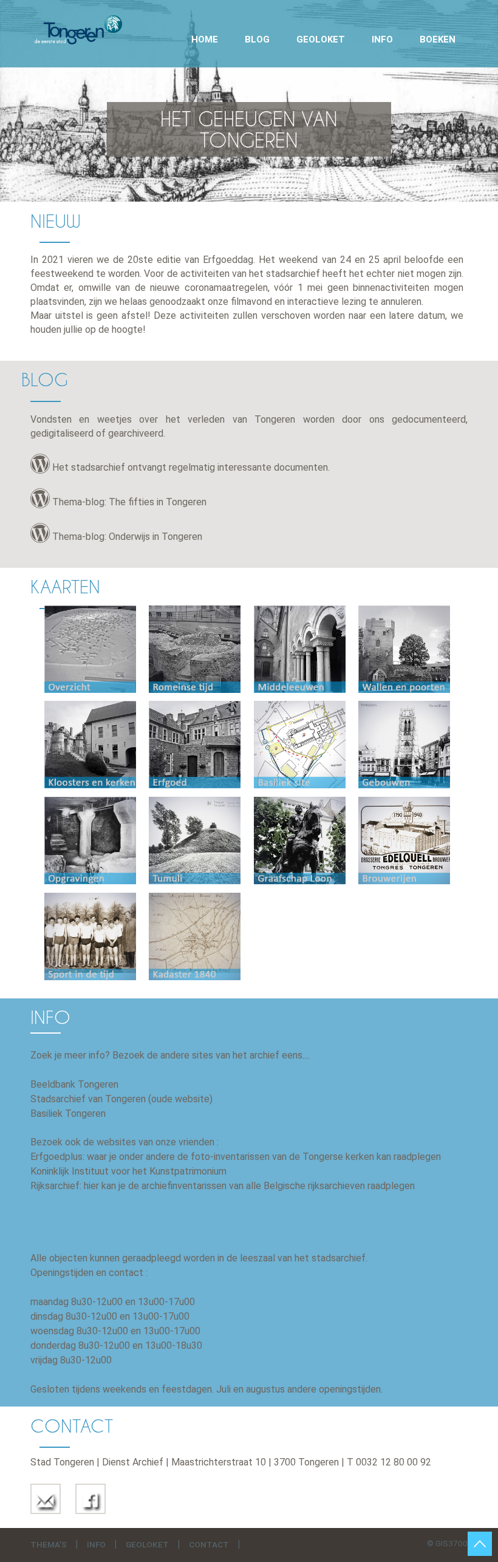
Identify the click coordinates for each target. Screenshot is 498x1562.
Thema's (48, 1544)
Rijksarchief (55, 1186)
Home (204, 39)
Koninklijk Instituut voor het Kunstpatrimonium (128, 1171)
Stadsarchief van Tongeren (88, 1099)
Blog (257, 39)
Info (382, 39)
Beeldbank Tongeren (74, 1084)
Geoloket (320, 39)
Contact (209, 1544)
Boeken (437, 39)
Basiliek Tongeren (68, 1113)
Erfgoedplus (56, 1156)
